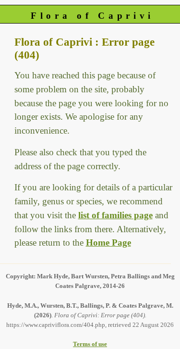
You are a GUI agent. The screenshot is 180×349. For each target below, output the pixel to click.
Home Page (108, 242)
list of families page (115, 215)
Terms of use (90, 344)
